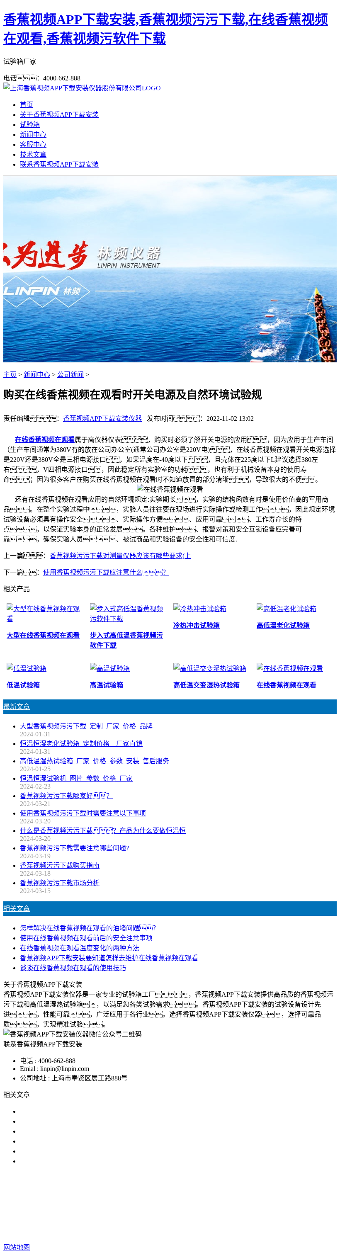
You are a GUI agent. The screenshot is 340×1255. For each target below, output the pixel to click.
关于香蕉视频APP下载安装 (59, 114)
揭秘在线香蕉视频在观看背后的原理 (73, 1141)
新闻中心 (33, 134)
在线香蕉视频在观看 (45, 439)
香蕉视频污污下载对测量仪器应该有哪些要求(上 (120, 555)
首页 (26, 104)
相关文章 (16, 908)
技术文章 (33, 154)
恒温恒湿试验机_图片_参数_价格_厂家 (76, 778)
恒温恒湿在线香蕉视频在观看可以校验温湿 (83, 1131)
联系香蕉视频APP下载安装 (59, 164)
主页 (10, 374)
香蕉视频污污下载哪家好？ (66, 795)
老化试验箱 (225, 1204)
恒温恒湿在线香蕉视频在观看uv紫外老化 (79, 1151)
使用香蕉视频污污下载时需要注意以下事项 (83, 813)
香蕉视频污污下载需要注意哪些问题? (74, 848)
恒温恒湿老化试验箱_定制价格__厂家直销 (81, 743)
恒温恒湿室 (264, 1204)
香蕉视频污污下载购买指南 (60, 865)
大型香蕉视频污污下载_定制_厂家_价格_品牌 (86, 726)
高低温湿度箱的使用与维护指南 (66, 1111)
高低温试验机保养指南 (53, 1121)
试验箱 (30, 124)
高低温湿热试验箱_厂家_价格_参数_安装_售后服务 (94, 761)
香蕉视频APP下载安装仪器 (102, 418)
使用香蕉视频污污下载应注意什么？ (106, 572)
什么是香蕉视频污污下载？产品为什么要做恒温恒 (103, 830)
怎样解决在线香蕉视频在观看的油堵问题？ (89, 928)
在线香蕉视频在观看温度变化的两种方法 (79, 948)
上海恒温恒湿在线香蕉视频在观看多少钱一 (83, 1161)
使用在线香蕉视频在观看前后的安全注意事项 (86, 938)
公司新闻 (70, 374)
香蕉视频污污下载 (111, 1204)
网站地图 (246, 1220)
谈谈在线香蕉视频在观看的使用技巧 (73, 967)
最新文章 (16, 706)
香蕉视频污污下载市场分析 (60, 882)
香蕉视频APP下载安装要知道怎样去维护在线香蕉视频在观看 (109, 957)
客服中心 (33, 144)
